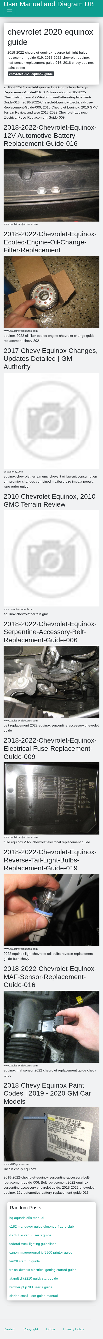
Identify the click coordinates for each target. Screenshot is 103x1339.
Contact (9, 1329)
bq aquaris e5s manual (26, 1218)
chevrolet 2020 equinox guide (31, 74)
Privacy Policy (73, 1329)
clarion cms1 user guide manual (33, 1296)
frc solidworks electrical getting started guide (42, 1270)
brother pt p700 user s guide (30, 1287)
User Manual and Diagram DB (49, 4)
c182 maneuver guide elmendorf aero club (41, 1226)
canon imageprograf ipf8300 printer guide (40, 1252)
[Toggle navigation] (9, 11)
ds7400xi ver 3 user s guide (30, 1235)
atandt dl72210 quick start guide (33, 1278)
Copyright (30, 1329)
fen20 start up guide (24, 1261)
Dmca (50, 1329)
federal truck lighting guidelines (32, 1244)
